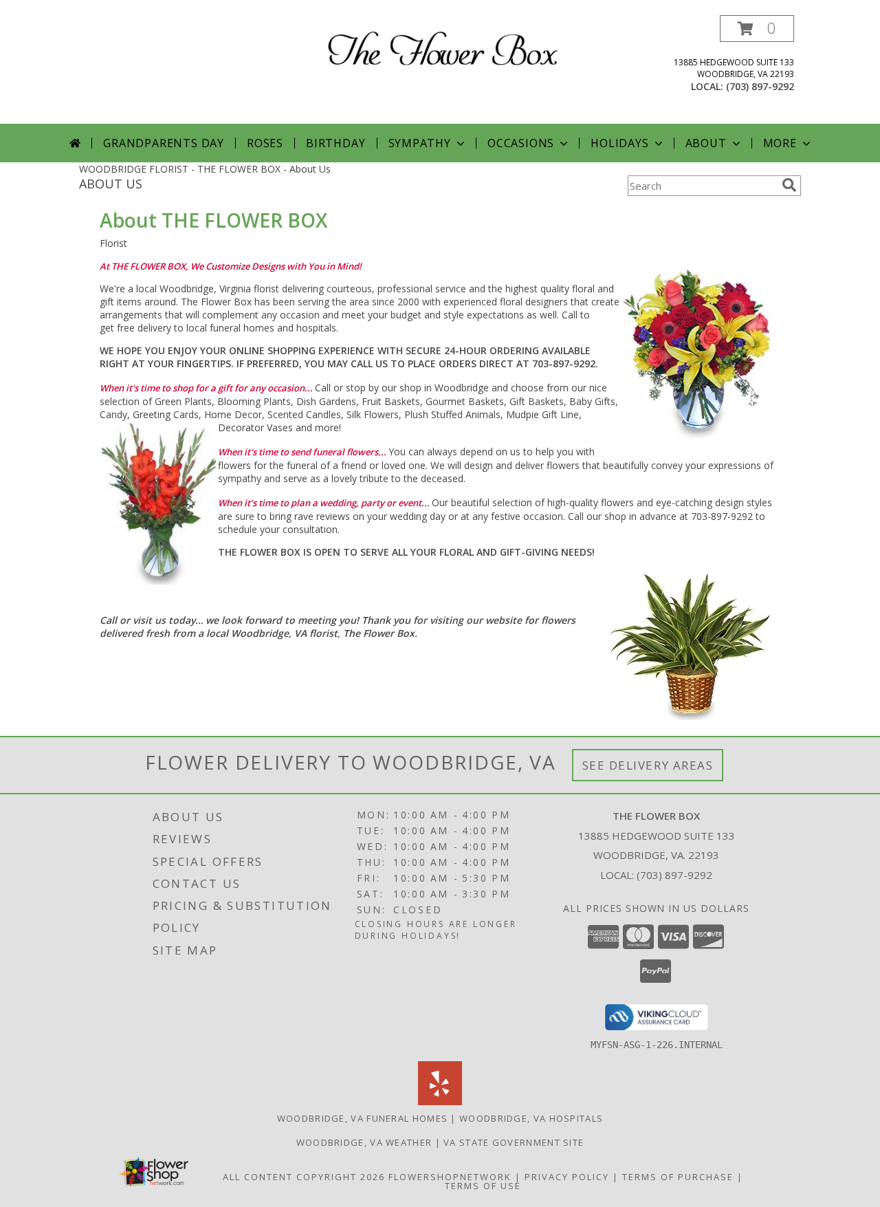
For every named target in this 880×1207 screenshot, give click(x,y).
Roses (265, 143)
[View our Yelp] (440, 1101)
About (706, 143)
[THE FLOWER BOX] (445, 46)
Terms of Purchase (678, 1177)
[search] (789, 185)
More (780, 143)
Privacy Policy (567, 1177)
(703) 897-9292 (760, 86)
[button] (757, 28)
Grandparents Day (163, 143)
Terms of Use (483, 1185)
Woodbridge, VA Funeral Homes (362, 1118)
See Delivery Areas (648, 765)
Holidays (619, 143)
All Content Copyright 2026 (304, 1177)
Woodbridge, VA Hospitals (531, 1118)
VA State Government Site (513, 1142)
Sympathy (419, 143)
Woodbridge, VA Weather (364, 1142)
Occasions (520, 143)
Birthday (335, 143)
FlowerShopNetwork (450, 1177)
